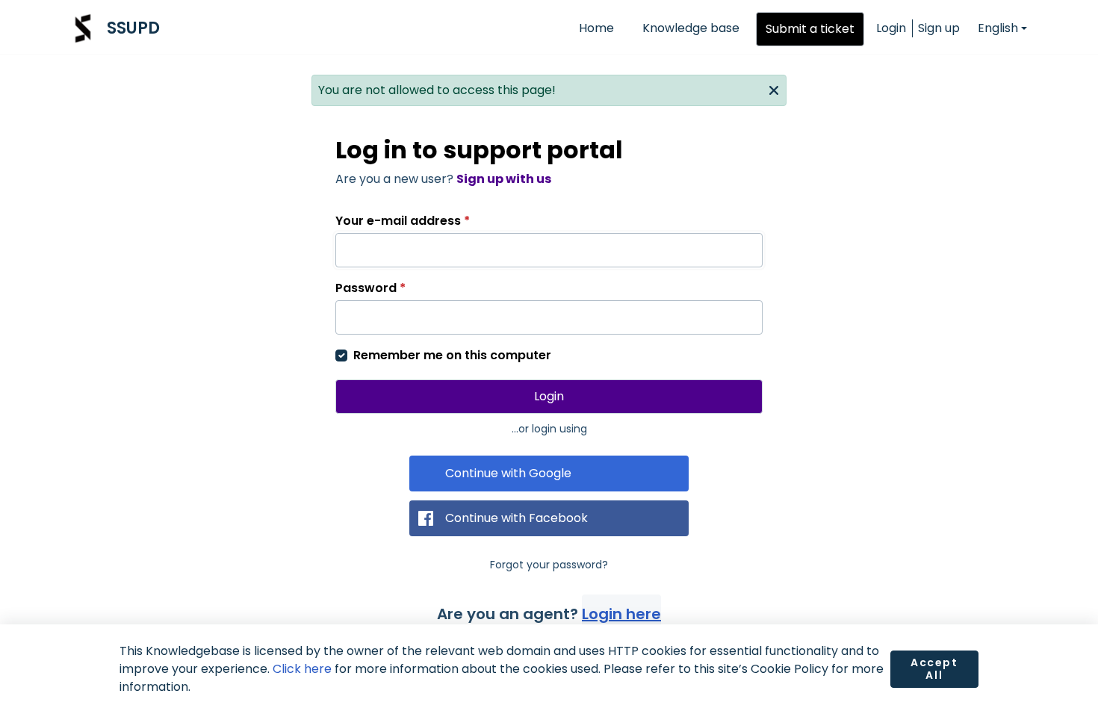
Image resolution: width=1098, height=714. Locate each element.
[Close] (774, 88)
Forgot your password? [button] (549, 564)
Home (596, 28)
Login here (621, 613)
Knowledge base (690, 28)
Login (891, 28)
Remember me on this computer (452, 355)
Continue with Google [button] (508, 473)
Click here (302, 668)
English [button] (998, 28)
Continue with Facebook (516, 518)
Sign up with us (503, 178)
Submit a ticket (810, 28)
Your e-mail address (402, 220)
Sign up (939, 28)
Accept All (934, 669)
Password (370, 288)
